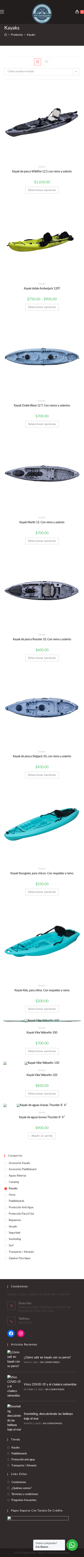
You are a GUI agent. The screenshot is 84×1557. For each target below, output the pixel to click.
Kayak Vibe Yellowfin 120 (42, 1075)
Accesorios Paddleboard (22, 1169)
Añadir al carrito (42, 1136)
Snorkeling (15, 1239)
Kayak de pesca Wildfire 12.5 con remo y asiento (42, 171)
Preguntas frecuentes (23, 1500)
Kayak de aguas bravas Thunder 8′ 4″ (42, 1117)
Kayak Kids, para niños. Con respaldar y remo (42, 990)
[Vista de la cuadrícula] (37, 61)
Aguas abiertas (17, 1175)
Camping (14, 1182)
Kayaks (41, 166)
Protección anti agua (21, 1207)
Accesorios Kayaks (19, 1163)
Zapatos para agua (19, 1258)
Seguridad (14, 1233)
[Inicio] (5, 35)
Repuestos (15, 1220)
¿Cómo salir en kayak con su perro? (47, 1357)
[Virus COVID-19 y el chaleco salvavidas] (14, 1386)
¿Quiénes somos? (21, 1488)
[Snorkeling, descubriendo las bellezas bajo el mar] (14, 1418)
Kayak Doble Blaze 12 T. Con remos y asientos (42, 405)
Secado (13, 1226)
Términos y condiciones (24, 1494)
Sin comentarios (50, 1362)
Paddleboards (16, 1201)
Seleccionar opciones (42, 190)
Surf (11, 1245)
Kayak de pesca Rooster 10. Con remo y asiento (42, 639)
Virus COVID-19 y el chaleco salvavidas (50, 1384)
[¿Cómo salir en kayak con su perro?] (14, 1359)
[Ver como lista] (46, 61)
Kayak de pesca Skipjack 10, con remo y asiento (42, 756)
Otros (12, 1195)
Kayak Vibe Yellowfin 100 (42, 1032)
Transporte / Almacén (21, 1252)
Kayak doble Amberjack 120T (42, 288)
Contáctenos (18, 1482)
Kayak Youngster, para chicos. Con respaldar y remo (41, 873)
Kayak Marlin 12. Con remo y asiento (41, 522)
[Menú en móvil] (2, 12)
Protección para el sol (21, 1214)
